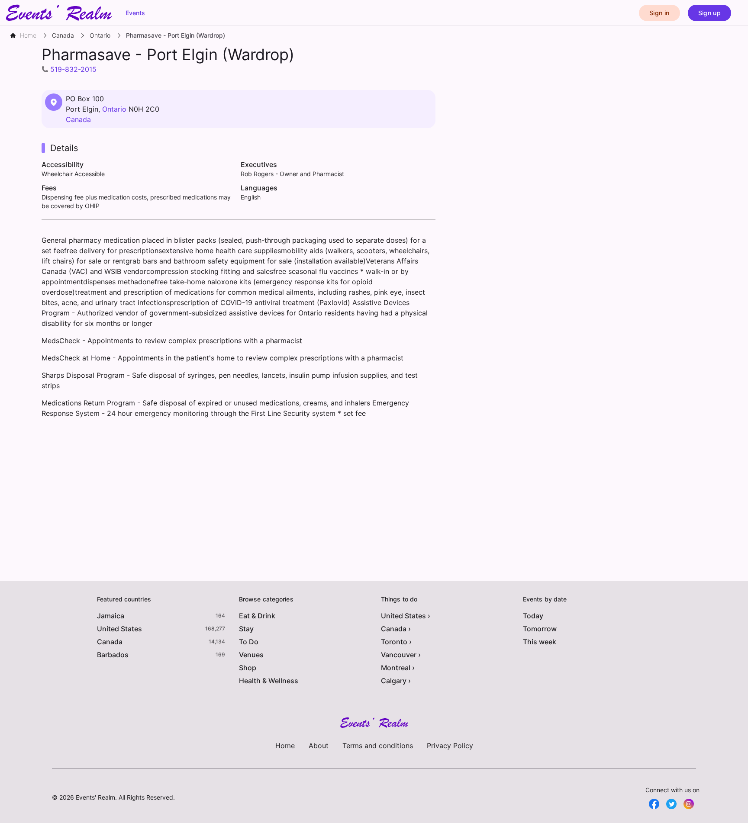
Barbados (113, 654)
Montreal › (398, 667)
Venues (251, 654)
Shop (247, 667)
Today (533, 615)
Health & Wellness (268, 680)
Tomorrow (540, 628)
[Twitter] (671, 804)
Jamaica (110, 615)
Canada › (396, 628)
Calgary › (396, 680)
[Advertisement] (238, 494)
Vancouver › (401, 654)
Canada (78, 119)
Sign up (709, 12)
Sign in (659, 12)
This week (539, 641)
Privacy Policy (450, 745)
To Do (248, 641)
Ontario (114, 109)
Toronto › (396, 641)
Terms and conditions (377, 745)
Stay (246, 628)
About (319, 745)
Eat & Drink (257, 615)
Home (285, 745)
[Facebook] (654, 804)
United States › (405, 615)
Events (135, 12)
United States (119, 628)
